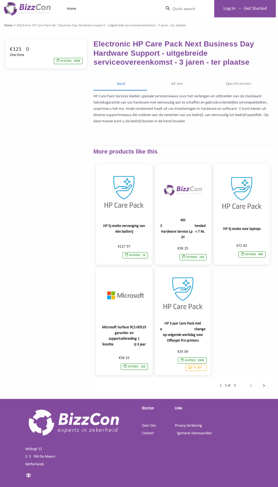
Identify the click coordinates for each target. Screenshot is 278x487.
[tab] (120, 83)
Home (71, 9)
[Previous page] (250, 385)
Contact (148, 433)
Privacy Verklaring (188, 426)
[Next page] (263, 385)
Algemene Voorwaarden (193, 433)
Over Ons (149, 426)
